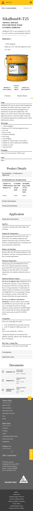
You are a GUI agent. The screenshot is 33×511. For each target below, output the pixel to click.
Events (4, 418)
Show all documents (25, 88)
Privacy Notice (16, 503)
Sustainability (5, 441)
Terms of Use (16, 494)
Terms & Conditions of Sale (16, 499)
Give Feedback (31, 454)
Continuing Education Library (10, 436)
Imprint (16, 492)
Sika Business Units (7, 410)
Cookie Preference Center (16, 506)
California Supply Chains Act (16, 496)
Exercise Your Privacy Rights (16, 508)
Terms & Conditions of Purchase (16, 501)
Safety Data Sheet (16, 87)
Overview (7, 96)
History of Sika (6, 405)
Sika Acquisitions (6, 408)
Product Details (22, 96)
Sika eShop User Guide (8, 413)
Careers (4, 433)
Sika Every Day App (7, 439)
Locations (4, 430)
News (3, 416)
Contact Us (5, 428)
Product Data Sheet (7, 88)
